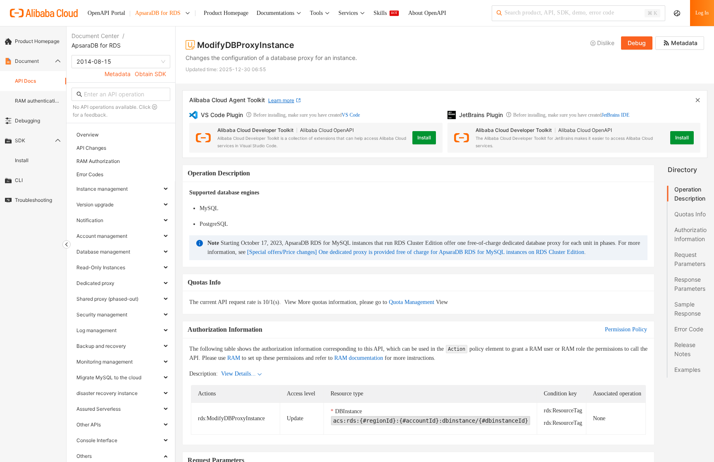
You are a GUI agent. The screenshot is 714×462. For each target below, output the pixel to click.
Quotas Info (690, 214)
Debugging (27, 120)
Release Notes (684, 349)
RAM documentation (358, 358)
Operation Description (689, 194)
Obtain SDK (150, 73)
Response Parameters (689, 284)
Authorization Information (690, 234)
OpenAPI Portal (106, 13)
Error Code (688, 329)
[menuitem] (33, 41)
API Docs (25, 81)
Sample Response (687, 309)
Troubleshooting (33, 200)
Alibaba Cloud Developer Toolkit (255, 130)
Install (22, 160)
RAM (233, 358)
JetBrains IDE (615, 115)
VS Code (351, 115)
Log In (702, 13)
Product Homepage (37, 41)
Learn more (281, 100)
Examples (687, 369)
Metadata (118, 73)
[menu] (33, 120)
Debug (637, 42)
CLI (19, 180)
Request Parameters (689, 259)
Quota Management (411, 302)
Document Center (95, 35)
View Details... (238, 374)
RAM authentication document (38, 101)
